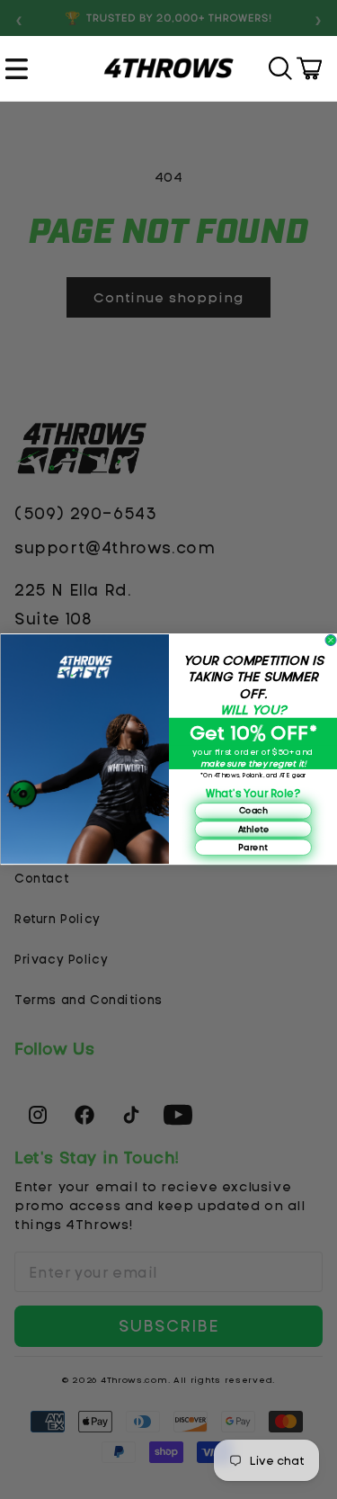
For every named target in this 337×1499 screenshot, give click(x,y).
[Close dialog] (330, 640)
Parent (253, 847)
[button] (19, 68)
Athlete (252, 828)
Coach (252, 810)
